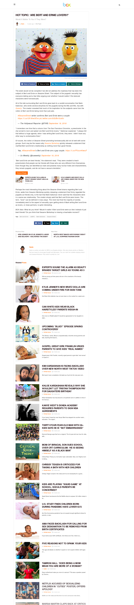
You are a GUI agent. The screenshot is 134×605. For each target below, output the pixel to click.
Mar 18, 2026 (29, 183)
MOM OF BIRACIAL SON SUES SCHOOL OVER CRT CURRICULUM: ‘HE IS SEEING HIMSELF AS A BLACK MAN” (63, 447)
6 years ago (52, 569)
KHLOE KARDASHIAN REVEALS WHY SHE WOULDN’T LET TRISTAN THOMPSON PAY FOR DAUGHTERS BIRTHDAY (63, 388)
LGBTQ (32, 216)
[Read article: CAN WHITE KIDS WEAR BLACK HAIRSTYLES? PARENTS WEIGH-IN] (27, 313)
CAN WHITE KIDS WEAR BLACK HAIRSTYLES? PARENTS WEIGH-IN (60, 308)
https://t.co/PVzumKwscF (76, 150)
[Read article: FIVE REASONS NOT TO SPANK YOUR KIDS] (27, 550)
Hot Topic (38, 24)
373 (63, 493)
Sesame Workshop (52, 143)
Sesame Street (51, 216)
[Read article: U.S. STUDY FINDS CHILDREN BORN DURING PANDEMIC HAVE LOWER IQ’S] (27, 510)
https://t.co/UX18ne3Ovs (28, 118)
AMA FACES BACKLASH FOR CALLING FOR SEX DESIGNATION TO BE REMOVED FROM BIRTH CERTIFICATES (64, 526)
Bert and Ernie (24, 216)
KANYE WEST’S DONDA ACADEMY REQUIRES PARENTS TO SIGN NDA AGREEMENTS (60, 408)
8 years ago (31, 24)
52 (62, 532)
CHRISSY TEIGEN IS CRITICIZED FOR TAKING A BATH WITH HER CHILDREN (61, 466)
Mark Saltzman (41, 216)
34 (62, 509)
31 (62, 470)
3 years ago (56, 292)
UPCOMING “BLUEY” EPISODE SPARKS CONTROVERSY (62, 328)
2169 (63, 431)
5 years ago (56, 470)
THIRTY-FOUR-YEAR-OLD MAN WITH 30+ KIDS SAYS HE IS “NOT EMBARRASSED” (62, 426)
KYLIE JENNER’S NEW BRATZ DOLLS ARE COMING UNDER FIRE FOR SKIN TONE (63, 288)
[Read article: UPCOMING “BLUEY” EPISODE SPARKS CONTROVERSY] (27, 333)
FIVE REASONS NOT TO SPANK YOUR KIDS (64, 543)
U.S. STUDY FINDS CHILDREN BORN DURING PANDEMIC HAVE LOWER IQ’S (62, 505)
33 (62, 546)
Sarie (22, 24)
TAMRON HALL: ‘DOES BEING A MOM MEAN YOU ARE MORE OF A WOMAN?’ (62, 564)
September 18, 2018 (57, 123)
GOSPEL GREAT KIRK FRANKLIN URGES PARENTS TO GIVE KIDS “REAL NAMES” (63, 347)
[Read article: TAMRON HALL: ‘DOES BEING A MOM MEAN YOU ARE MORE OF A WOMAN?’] (27, 570)
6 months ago (57, 273)
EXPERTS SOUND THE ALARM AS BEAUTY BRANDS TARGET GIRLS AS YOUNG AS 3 (64, 269)
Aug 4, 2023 (65, 183)
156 (63, 453)
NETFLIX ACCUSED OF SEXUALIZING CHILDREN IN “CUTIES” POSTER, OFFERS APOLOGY (63, 585)
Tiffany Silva (47, 273)
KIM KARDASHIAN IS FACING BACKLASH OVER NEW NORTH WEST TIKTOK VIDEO (63, 367)
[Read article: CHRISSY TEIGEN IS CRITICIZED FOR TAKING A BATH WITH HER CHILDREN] (27, 471)
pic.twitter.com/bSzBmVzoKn (51, 118)
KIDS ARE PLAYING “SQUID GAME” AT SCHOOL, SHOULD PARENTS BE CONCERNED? (62, 487)
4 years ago (56, 371)
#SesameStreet (24, 115)
